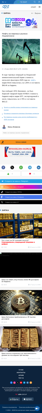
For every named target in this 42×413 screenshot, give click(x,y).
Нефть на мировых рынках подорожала (16, 133)
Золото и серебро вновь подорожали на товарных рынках (20, 109)
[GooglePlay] (14, 399)
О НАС (21, 370)
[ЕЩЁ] (39, 7)
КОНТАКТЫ (21, 372)
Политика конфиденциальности (29, 407)
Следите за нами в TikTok (13, 192)
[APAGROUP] (21, 394)
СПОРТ (33, 7)
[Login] (39, 2)
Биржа (37, 13)
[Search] (34, 2)
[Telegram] (24, 382)
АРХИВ (21, 375)
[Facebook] (11, 382)
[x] (18, 382)
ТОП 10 (21, 378)
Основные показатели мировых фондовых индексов (21, 113)
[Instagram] (14, 382)
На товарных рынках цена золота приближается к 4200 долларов (20, 118)
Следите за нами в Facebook (14, 197)
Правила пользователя (9, 407)
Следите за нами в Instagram (14, 187)
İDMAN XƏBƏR (21, 142)
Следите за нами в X (12, 202)
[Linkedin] (27, 382)
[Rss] (31, 382)
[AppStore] (28, 399)
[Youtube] (21, 382)
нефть (33, 80)
